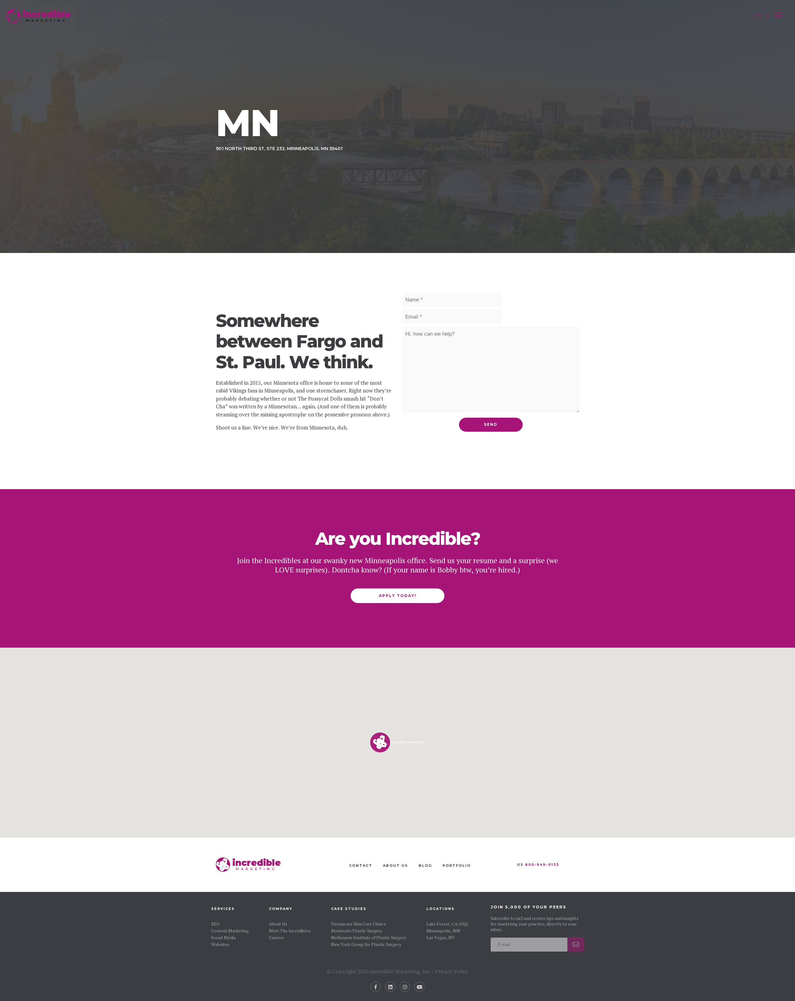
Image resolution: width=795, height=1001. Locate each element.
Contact (360, 865)
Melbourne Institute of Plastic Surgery (368, 937)
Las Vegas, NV (440, 937)
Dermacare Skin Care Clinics (358, 923)
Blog (425, 865)
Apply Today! (397, 595)
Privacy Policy (451, 971)
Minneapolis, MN (443, 930)
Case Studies (348, 908)
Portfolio (457, 865)
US (538, 864)
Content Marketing (230, 930)
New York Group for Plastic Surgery (366, 944)
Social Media (223, 937)
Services (223, 908)
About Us (395, 865)
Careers (276, 937)
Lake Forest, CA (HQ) (447, 923)
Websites (220, 944)
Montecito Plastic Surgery (356, 930)
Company (281, 908)
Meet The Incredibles (290, 930)
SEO (215, 923)
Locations (440, 908)
